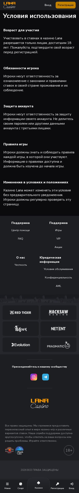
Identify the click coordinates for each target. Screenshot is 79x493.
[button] (9, 5)
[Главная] (9, 5)
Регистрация (66, 5)
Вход (48, 5)
